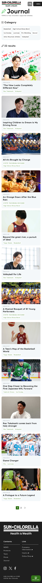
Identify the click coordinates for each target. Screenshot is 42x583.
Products (7, 550)
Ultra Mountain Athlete (12, 37)
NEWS (6, 547)
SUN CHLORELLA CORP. (12, 576)
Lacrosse (16, 33)
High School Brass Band (21, 29)
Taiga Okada (7, 243)
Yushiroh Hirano (8, 392)
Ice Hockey (8, 33)
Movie (6, 557)
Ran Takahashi (8, 91)
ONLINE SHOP (35, 579)
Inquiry (25, 553)
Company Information (27, 548)
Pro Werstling (26, 33)
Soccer (35, 33)
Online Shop (27, 556)
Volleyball (25, 37)
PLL (4, 464)
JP (29, 4)
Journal (6, 560)
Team (6, 554)
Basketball (7, 29)
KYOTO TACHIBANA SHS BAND (13, 163)
